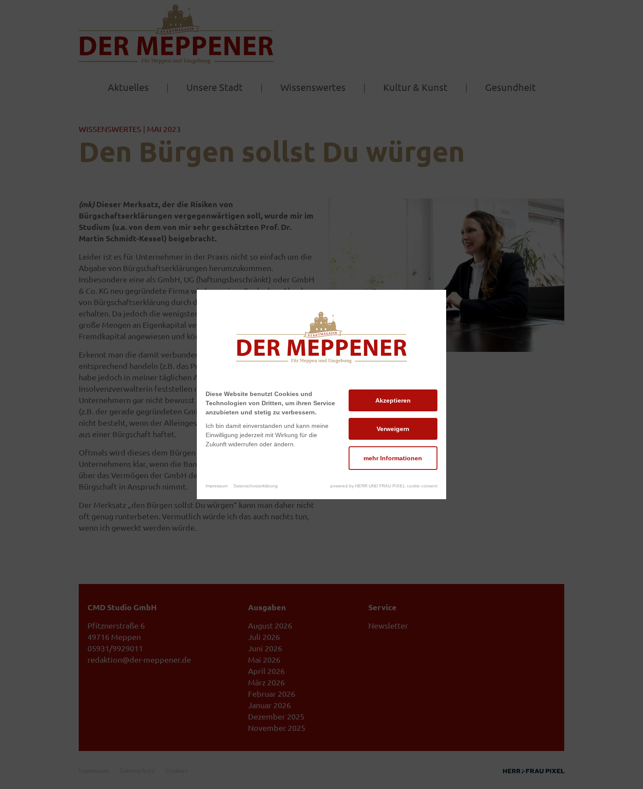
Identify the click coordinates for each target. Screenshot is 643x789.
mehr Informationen (392, 458)
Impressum (216, 485)
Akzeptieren (393, 400)
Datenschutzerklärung (256, 485)
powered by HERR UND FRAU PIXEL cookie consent (383, 485)
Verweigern (393, 428)
